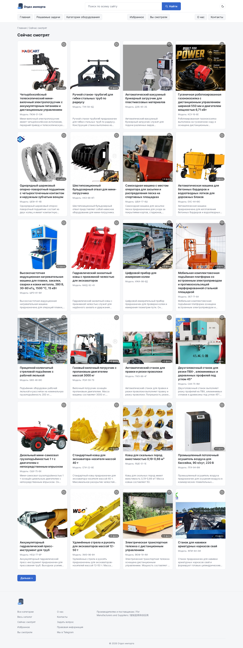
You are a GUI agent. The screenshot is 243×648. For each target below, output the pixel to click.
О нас (200, 17)
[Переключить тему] (223, 6)
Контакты (217, 17)
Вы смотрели (158, 17)
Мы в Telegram (65, 632)
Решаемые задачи (48, 17)
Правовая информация (70, 627)
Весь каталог (24, 616)
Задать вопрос (65, 622)
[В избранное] (63, 44)
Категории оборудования (83, 17)
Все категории (25, 611)
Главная (25, 17)
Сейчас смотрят (26, 622)
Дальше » (26, 578)
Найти (173, 6)
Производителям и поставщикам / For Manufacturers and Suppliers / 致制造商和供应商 (123, 613)
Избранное (137, 17)
